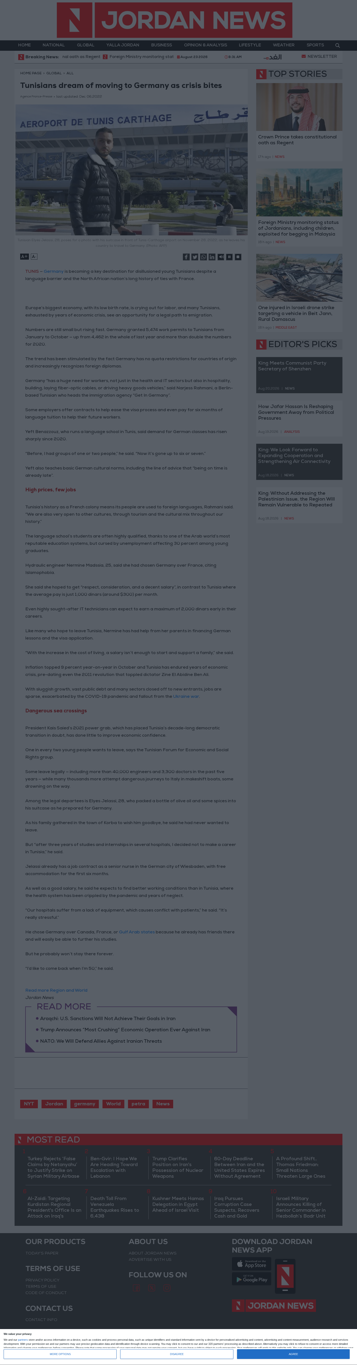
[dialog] (178, 1347)
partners (23, 1340)
